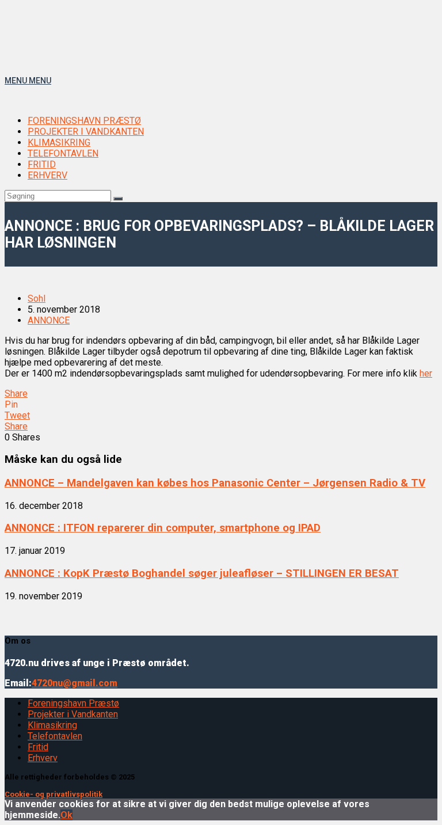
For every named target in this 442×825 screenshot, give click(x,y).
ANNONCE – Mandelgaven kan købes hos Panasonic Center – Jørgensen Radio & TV (215, 483)
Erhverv (43, 757)
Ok (66, 814)
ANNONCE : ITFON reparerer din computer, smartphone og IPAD (163, 528)
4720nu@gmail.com (74, 683)
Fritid (38, 747)
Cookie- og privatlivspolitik (53, 794)
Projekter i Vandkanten (73, 714)
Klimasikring (52, 725)
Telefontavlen (55, 736)
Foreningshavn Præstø (73, 703)
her (426, 373)
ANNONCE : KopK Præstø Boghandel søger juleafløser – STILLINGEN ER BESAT (202, 573)
